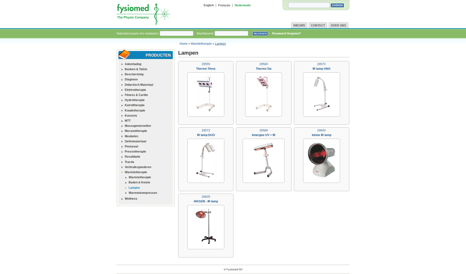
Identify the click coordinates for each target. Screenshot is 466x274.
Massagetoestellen (138, 126)
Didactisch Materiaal (139, 84)
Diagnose (131, 79)
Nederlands (243, 5)
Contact (318, 25)
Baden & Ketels (139, 182)
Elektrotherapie (135, 90)
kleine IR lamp (321, 135)
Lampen (220, 43)
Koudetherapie (135, 110)
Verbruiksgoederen (138, 167)
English (209, 5)
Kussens (131, 115)
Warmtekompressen (143, 193)
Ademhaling (133, 64)
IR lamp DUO (206, 135)
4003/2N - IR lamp (206, 201)
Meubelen (131, 136)
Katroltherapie (135, 105)
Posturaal (131, 146)
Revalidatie (132, 156)
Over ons (338, 25)
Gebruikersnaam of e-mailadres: (138, 33)
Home (184, 43)
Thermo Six (264, 68)
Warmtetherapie (201, 43)
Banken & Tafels (136, 69)
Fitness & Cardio (136, 95)
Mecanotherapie (136, 131)
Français (224, 5)
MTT (128, 120)
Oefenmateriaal (135, 141)
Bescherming (134, 74)
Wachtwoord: (206, 33)
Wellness (131, 198)
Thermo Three (206, 68)
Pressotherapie (135, 151)
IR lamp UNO (321, 68)
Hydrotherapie (135, 100)
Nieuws (299, 25)
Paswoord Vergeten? (286, 33)
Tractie (129, 162)
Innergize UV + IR (263, 135)
